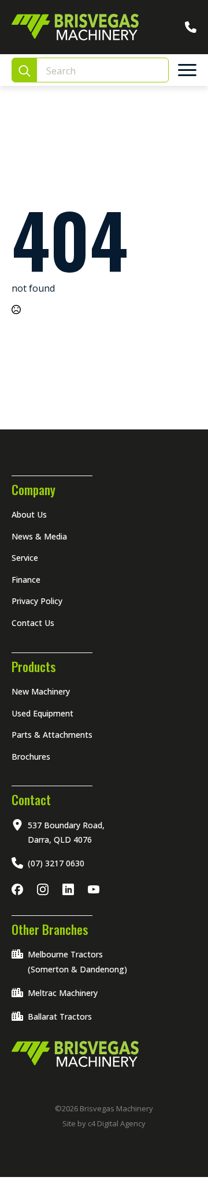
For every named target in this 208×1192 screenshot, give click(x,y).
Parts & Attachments (52, 734)
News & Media (39, 536)
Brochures (31, 756)
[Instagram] (45, 889)
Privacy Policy (37, 600)
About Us (29, 514)
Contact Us (33, 622)
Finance (26, 579)
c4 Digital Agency (117, 1123)
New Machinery (41, 691)
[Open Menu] (187, 70)
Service (25, 557)
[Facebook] (20, 889)
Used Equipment (42, 713)
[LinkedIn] (70, 889)
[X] (96, 889)
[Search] (24, 70)
